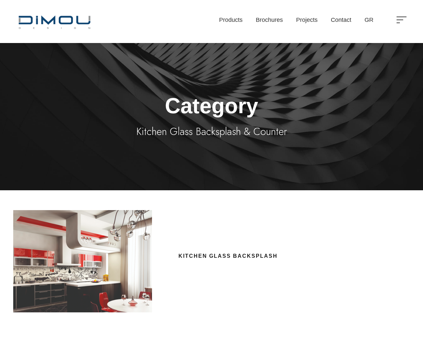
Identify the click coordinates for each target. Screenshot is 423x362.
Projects (307, 20)
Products (231, 20)
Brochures (269, 20)
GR (369, 20)
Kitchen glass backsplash (228, 256)
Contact (341, 20)
